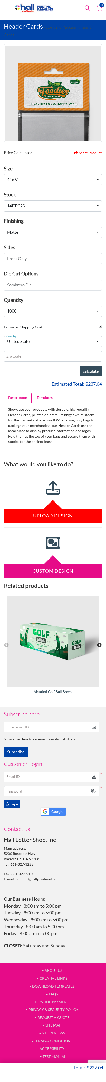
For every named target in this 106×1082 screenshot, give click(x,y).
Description (17, 398)
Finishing (14, 221)
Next (99, 645)
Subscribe (15, 752)
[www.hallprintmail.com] (34, 8)
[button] (93, 791)
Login (14, 804)
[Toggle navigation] (7, 8)
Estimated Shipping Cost (23, 327)
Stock (10, 194)
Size (8, 168)
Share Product (90, 153)
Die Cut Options (21, 273)
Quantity (13, 300)
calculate (91, 371)
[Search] (87, 8)
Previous (6, 645)
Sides (9, 247)
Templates (45, 398)
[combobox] (53, 179)
